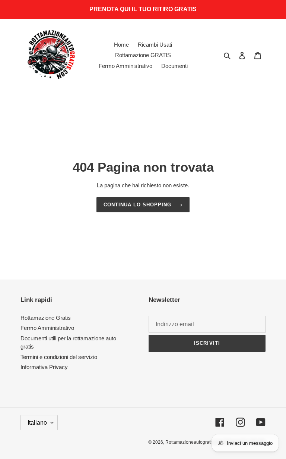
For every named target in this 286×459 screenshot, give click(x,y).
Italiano (37, 422)
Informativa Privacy (44, 367)
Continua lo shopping (138, 204)
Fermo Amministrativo (47, 328)
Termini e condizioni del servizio (58, 357)
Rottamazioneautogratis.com (194, 442)
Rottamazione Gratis (45, 318)
